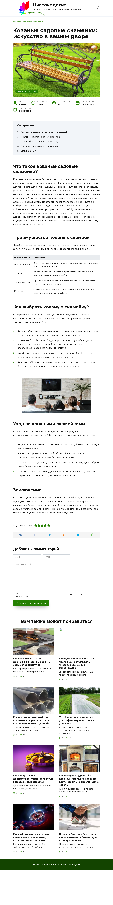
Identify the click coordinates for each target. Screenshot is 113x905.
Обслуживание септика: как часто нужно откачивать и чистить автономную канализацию (76, 663)
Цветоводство (50, 5)
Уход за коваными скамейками (39, 146)
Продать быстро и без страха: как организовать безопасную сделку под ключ (78, 837)
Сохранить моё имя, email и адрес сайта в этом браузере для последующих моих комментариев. (54, 595)
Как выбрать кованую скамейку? (40, 141)
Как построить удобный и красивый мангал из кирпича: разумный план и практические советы (79, 780)
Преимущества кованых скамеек (40, 137)
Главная (17, 22)
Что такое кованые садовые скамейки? (44, 132)
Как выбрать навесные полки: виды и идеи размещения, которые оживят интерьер (31, 837)
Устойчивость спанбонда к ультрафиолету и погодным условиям (76, 720)
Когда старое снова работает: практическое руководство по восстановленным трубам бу (32, 720)
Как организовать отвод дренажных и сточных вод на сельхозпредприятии (31, 661)
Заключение (28, 151)
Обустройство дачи (33, 22)
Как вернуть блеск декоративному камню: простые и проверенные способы (33, 778)
